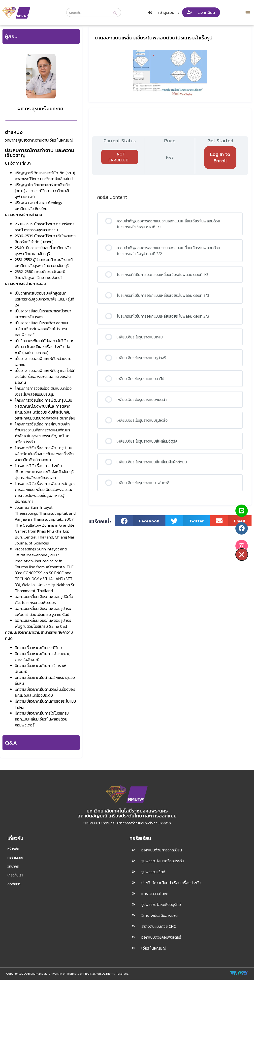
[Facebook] (241, 528)
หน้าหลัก (13, 848)
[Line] (241, 511)
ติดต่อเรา (14, 884)
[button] (248, 12)
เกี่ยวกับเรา (15, 875)
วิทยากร (13, 866)
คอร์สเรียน (15, 857)
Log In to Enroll (220, 157)
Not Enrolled (118, 157)
